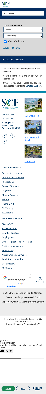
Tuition (5, 199)
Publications (8, 181)
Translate (11, 286)
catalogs (10, 319)
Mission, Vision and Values (14, 254)
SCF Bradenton (32, 115)
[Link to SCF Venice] (34, 151)
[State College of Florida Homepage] (6, 4)
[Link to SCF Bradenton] (34, 105)
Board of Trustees (10, 232)
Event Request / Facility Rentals (17, 241)
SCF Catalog (8, 208)
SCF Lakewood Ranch (32, 138)
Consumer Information (13, 177)
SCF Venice (30, 161)
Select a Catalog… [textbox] (11, 13)
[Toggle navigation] (41, 4)
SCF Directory (8, 263)
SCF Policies (7, 268)
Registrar (6, 190)
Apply (8, 388)
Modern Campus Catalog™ (28, 324)
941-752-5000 (8, 114)
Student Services (10, 195)
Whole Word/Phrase (17, 41)
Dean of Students (10, 186)
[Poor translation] (9, 351)
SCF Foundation (9, 228)
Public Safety (8, 250)
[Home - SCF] (11, 103)
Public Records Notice (12, 259)
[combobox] (23, 13)
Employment (8, 237)
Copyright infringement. (33, 301)
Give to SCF (7, 224)
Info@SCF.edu (8, 118)
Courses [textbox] (8, 30)
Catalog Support (33, 85)
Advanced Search (11, 47)
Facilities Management (13, 246)
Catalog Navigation (14, 59)
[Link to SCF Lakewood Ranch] (34, 127)
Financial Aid (8, 203)
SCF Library (7, 212)
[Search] (41, 35)
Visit (23, 388)
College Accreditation (12, 173)
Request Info (37, 389)
